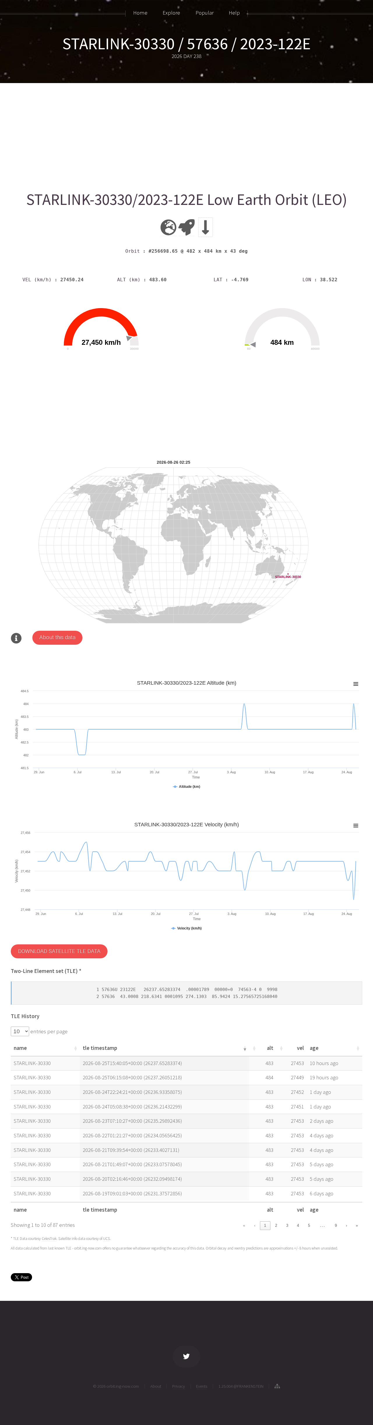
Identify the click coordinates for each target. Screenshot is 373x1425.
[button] (75, 1048)
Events (201, 1386)
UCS (106, 1238)
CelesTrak (49, 1238)
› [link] (346, 1225)
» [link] (357, 1225)
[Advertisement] (185, 134)
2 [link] (276, 1225)
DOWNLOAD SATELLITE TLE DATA (59, 951)
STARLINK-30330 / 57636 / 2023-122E (186, 43)
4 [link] (298, 1225)
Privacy (178, 1386)
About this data (57, 637)
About (155, 1386)
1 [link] (265, 1225)
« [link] (244, 1225)
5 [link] (309, 1225)
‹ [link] (254, 1225)
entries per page (48, 1031)
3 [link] (287, 1225)
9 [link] (336, 1225)
